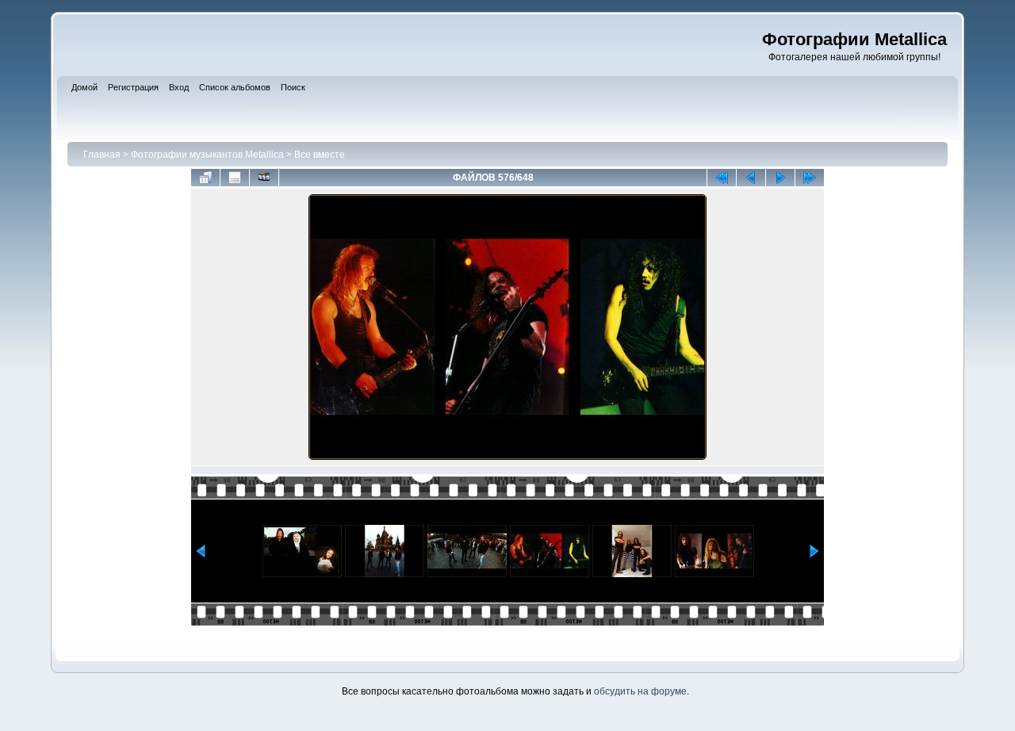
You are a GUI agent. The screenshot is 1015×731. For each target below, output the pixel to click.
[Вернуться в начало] (721, 177)
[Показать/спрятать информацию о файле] (234, 177)
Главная (102, 154)
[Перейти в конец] (809, 177)
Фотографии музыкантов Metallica (207, 154)
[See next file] (780, 177)
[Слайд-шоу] (264, 177)
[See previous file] (751, 177)
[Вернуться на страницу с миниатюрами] (205, 177)
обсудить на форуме (640, 691)
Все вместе (319, 154)
